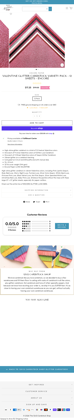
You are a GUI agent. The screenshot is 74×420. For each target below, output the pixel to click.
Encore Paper (37, 73)
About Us (36, 398)
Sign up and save (36, 404)
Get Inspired (36, 385)
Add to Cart (21, 353)
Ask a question (36, 195)
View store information (15, 144)
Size (37, 95)
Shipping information (36, 190)
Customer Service (36, 391)
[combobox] (37, 9)
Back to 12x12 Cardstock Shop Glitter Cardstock (38, 369)
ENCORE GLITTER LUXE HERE (35, 184)
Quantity (37, 112)
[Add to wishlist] (11, 13)
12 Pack (37, 99)
